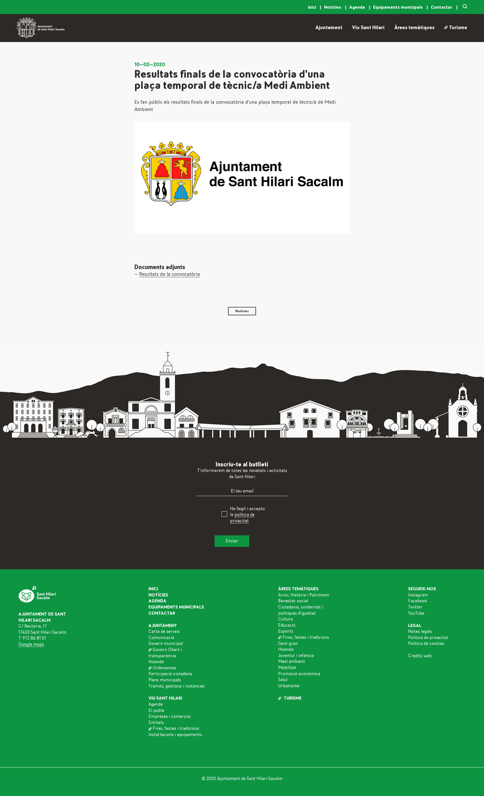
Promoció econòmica (299, 674)
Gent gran (288, 643)
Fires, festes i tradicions (176, 728)
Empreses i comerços (169, 716)
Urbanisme (288, 686)
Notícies (333, 7)
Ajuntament (328, 27)
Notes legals (420, 631)
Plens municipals (164, 680)
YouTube (416, 613)
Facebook (417, 601)
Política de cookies (426, 643)
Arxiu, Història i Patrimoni (303, 595)
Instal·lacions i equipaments (175, 734)
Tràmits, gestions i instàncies (176, 686)
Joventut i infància (296, 655)
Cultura (285, 619)
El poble (156, 710)
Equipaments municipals (398, 7)
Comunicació (161, 637)
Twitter (415, 607)
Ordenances (164, 668)
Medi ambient (291, 661)
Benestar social (293, 601)
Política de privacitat (428, 637)
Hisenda (156, 662)
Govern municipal (165, 643)
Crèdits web (420, 656)
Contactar (442, 7)
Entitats (156, 722)
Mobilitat (287, 667)
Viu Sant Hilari (368, 27)
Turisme (458, 27)
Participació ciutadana (170, 674)
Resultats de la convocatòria (169, 274)
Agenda (357, 7)
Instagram (418, 595)
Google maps (31, 644)
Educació (286, 625)
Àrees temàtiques (414, 27)
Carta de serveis (164, 631)
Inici (312, 7)
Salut (283, 679)
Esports (285, 631)
